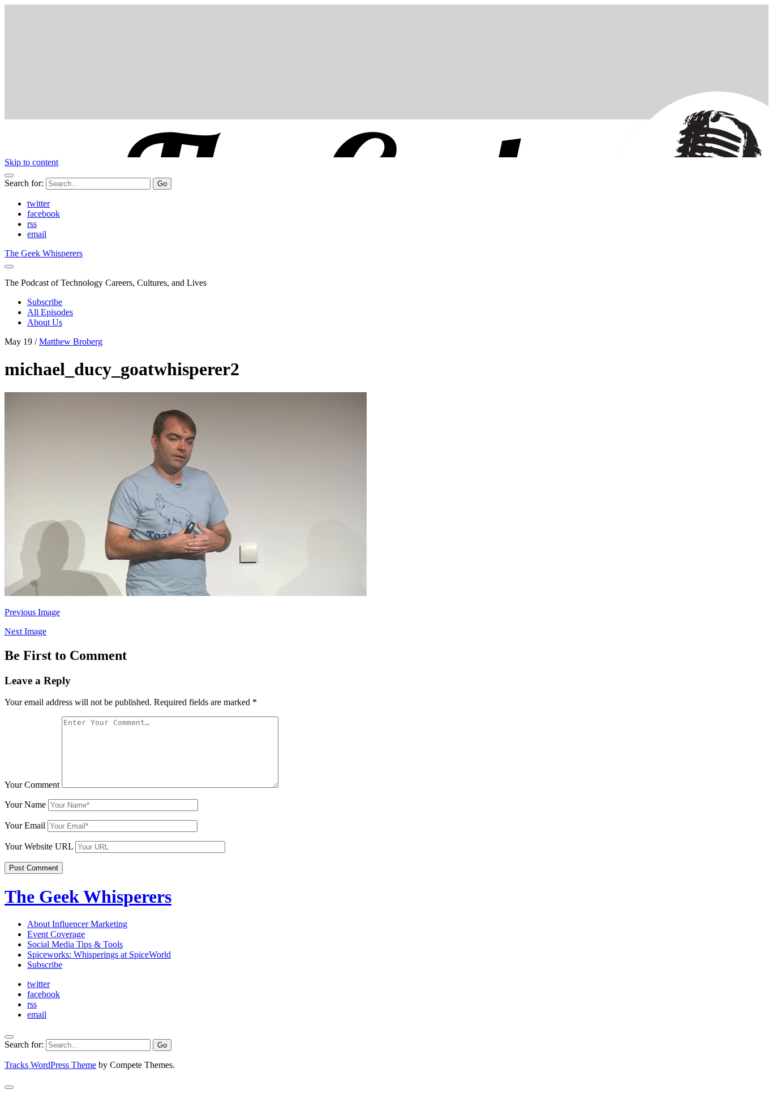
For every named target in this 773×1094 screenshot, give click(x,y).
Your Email (25, 825)
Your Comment (32, 785)
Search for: (24, 183)
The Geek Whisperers (44, 253)
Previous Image (32, 612)
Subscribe (44, 302)
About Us (44, 322)
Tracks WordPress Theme (50, 1065)
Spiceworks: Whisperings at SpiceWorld (99, 954)
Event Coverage (56, 934)
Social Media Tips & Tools (75, 944)
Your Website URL (39, 846)
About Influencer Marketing (77, 924)
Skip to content (31, 162)
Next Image (25, 631)
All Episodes (50, 312)
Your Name (25, 804)
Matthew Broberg (70, 341)
